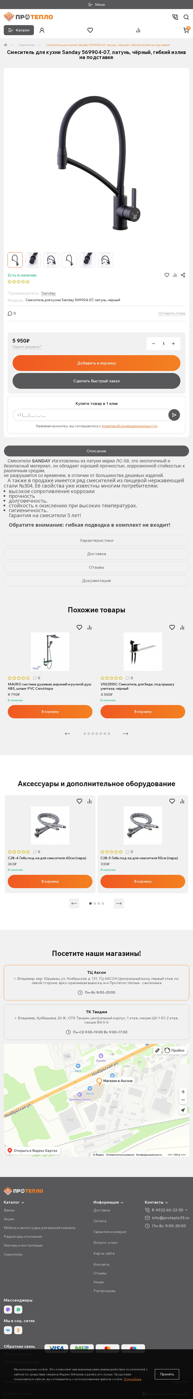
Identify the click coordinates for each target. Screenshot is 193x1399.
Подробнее (132, 1379)
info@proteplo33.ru (170, 1217)
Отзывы (100, 1273)
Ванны (9, 1210)
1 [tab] (90, 903)
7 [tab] (105, 734)
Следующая (125, 734)
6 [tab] (101, 734)
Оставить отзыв (172, 313)
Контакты (101, 1264)
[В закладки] (79, 627)
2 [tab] (85, 734)
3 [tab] (89, 734)
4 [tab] (93, 734)
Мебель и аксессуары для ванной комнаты (39, 1227)
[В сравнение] (89, 627)
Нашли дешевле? (27, 347)
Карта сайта (104, 1253)
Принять (167, 1374)
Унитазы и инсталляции (23, 1245)
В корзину (50, 711)
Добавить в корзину (96, 362)
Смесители (26, 45)
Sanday (48, 293)
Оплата (99, 1221)
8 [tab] (109, 734)
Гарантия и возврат (110, 1231)
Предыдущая (68, 734)
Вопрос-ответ (105, 1242)
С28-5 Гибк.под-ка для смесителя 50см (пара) (139, 858)
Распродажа (104, 1290)
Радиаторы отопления (23, 1236)
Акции (9, 1219)
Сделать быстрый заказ (96, 380)
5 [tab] (97, 734)
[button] (42, 30)
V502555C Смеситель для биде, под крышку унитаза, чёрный (137, 686)
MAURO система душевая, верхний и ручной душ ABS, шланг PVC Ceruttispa (49, 686)
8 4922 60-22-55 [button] (167, 1210)
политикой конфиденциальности (129, 426)
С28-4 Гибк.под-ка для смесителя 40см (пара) (47, 858)
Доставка (101, 1210)
